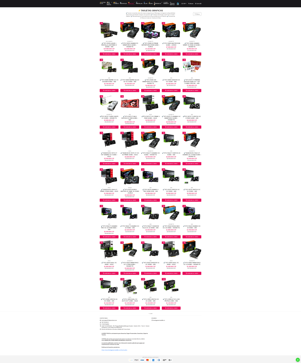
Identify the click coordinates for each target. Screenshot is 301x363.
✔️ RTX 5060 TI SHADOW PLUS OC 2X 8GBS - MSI (150, 227)
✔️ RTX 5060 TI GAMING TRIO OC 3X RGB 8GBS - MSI (109, 227)
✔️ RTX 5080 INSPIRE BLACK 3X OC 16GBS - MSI (129, 80)
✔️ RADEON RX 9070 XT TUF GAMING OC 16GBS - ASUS (109, 154)
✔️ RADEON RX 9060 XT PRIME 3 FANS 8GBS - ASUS (109, 190)
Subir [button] (151, 313)
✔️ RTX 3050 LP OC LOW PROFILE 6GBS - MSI (171, 300)
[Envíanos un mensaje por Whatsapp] (298, 360)
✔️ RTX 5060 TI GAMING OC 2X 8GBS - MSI (129, 227)
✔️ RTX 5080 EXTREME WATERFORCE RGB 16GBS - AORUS (150, 45)
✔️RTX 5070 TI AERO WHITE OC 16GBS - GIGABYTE (109, 117)
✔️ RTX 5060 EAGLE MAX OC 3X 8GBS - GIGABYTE (171, 227)
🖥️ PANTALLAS (139, 3)
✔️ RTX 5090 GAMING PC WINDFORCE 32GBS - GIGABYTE (129, 45)
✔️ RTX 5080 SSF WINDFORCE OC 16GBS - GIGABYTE (150, 81)
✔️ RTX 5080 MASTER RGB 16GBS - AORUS (171, 44)
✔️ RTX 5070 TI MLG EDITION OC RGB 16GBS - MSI (129, 118)
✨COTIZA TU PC (103, 3)
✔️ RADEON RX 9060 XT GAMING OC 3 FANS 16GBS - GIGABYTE (192, 154)
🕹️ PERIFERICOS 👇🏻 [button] (157, 3)
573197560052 (105, 324)
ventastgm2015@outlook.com (109, 320)
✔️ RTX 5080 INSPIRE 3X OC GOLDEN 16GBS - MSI (109, 80)
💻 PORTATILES (123, 3)
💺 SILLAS (145, 3)
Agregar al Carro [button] (109, 54)
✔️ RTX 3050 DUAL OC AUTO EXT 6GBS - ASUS (130, 300)
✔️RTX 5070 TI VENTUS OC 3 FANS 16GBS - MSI (192, 117)
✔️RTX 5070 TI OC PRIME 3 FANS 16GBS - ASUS (151, 117)
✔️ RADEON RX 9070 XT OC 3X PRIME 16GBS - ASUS (130, 154)
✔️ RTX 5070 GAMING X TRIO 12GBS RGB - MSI (150, 190)
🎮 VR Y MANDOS (166, 3)
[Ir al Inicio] (177, 3)
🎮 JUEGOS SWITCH (172, 3)
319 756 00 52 (105, 322)
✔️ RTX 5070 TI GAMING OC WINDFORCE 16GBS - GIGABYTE (171, 118)
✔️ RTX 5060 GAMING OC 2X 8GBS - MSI (192, 227)
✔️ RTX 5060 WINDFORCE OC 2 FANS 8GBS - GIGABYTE (129, 264)
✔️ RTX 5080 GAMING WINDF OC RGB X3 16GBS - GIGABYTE (192, 45)
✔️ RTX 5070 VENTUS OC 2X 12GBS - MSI (192, 190)
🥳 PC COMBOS (116, 3)
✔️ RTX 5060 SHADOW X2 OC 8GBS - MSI (150, 263)
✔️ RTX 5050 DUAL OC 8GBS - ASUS (171, 263)
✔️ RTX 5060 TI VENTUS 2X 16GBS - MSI (171, 154)
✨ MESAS (151, 3)
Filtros (198, 14)
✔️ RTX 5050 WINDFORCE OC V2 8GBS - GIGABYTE (192, 263)
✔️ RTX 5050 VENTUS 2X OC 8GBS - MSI (109, 300)
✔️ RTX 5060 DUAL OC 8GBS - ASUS (109, 263)
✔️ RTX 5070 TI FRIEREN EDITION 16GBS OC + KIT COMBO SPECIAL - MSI (192, 81)
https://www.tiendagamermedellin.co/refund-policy (114, 350)
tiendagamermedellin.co (159, 320)
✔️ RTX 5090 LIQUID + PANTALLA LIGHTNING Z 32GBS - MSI (109, 45)
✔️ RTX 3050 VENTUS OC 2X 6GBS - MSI (150, 300)
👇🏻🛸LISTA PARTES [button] (109, 3)
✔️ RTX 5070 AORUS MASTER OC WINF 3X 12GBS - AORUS (130, 191)
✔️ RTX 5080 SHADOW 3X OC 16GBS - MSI (171, 80)
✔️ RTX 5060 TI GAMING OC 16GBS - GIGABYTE (150, 154)
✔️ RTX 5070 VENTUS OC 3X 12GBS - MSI (171, 190)
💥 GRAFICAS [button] (131, 3)
